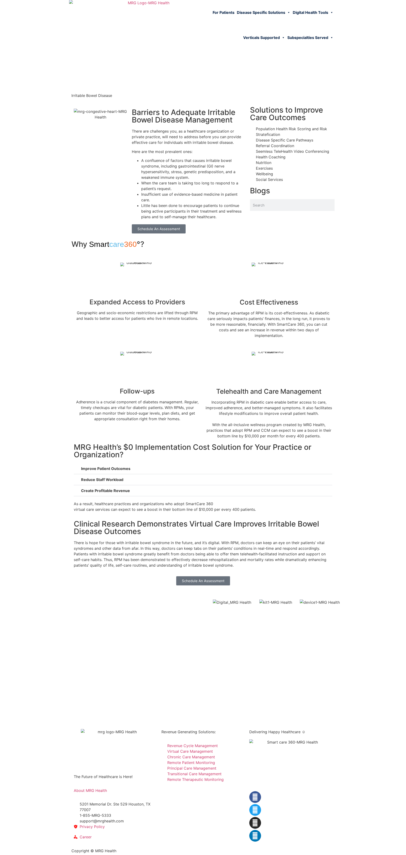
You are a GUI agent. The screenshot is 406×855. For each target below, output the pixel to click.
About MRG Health (90, 790)
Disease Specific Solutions (261, 12)
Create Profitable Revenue (105, 490)
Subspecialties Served (307, 37)
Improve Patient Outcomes (105, 468)
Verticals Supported (261, 37)
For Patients (223, 12)
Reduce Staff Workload (102, 479)
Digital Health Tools (310, 12)
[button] (203, 468)
